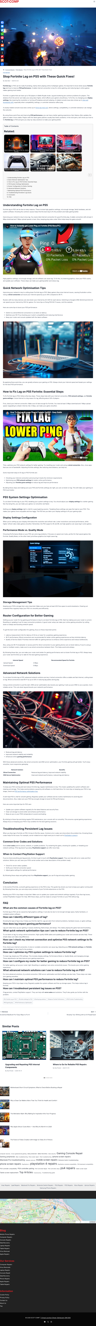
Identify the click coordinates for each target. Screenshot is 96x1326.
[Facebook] (44, 1321)
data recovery (42, 1154)
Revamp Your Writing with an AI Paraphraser (81, 1013)
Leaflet (78, 1221)
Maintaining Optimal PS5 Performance (19, 190)
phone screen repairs (10, 1164)
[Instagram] (51, 1321)
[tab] (44, 1077)
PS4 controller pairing (26, 1168)
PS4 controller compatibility (8, 1168)
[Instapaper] (2, 53)
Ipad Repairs (15, 1185)
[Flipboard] (2, 56)
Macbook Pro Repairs (28, 1185)
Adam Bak (7, 80)
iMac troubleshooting (22, 1157)
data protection (32, 1153)
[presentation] (24, 1045)
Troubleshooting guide (48, 1172)
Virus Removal (5, 1251)
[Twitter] (2, 30)
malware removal (30, 1160)
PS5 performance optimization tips (26, 791)
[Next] (90, 1053)
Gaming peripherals (7, 1157)
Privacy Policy (4, 1297)
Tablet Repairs (5, 1248)
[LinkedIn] (2, 49)
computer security (5, 1153)
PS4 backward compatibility (85, 1164)
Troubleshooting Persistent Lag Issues (19, 192)
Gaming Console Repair (70, 1153)
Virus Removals (5, 1267)
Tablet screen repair (81, 1168)
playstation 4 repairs (43, 1163)
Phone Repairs (5, 1279)
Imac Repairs (5, 1185)
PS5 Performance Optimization (23, 1002)
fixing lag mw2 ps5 (42, 108)
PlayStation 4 (25, 1164)
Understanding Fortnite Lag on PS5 (18, 177)
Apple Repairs (4, 1254)
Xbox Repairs (78, 1185)
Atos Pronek (10, 1070)
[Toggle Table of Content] (89, 175)
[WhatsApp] (2, 34)
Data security (52, 1153)
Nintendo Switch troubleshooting (68, 1160)
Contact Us (3, 1300)
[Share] (2, 64)
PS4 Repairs (59, 1185)
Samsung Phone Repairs (48, 1188)
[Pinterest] (2, 38)
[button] (54, 1208)
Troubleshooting (37, 1172)
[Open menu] (94, 1)
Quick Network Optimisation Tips (18, 180)
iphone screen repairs (61, 1157)
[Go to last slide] (5, 1053)
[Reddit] (2, 45)
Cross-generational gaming (19, 1153)
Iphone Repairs (90, 1185)
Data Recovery (5, 1243)
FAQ (10, 197)
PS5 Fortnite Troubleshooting (74, 999)
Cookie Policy (4, 1295)
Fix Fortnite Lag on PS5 (10, 999)
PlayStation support (70, 835)
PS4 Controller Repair (41, 1168)
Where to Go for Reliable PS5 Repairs (70, 1064)
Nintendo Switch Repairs (45, 1185)
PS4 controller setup (54, 1168)
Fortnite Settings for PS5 (25, 999)
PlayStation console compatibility (67, 1164)
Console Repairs (5, 1240)
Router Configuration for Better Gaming (20, 186)
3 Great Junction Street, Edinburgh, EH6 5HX (56, 1318)
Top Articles (26, 1172)
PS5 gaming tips (8, 1002)
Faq (1, 1306)
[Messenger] (2, 26)
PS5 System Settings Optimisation (18, 184)
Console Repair (5, 1273)
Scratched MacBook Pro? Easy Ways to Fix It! (15, 1013)
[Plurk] (2, 60)
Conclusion (11, 195)
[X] (48, 1321)
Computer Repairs (6, 1237)
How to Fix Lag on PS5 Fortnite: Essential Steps (22, 182)
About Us (3, 1303)
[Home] (3, 70)
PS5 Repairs (6, 72)
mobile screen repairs (46, 1160)
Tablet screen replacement (9, 1173)
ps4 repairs (67, 1168)
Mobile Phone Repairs (7, 1234)
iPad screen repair (34, 1157)
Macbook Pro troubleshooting (12, 1160)
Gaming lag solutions (40, 999)
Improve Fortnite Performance (56, 999)
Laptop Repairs (5, 1246)
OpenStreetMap (85, 1221)
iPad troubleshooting (45, 1157)
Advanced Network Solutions (17, 188)
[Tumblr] (2, 41)
